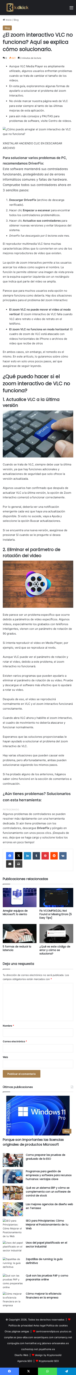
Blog (16, 19)
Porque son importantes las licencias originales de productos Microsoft (33, 1142)
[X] (18, 855)
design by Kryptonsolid (48, 1355)
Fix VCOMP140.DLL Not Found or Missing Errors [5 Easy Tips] (55, 914)
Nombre (8, 1025)
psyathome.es (47, 1349)
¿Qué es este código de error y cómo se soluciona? (54, 950)
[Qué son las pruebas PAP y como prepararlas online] (13, 1281)
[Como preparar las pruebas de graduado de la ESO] (13, 1160)
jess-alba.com (25, 1337)
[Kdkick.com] (17, 8)
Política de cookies (57, 1325)
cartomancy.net (63, 1337)
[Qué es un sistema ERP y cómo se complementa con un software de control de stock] (13, 1193)
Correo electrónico (15, 1041)
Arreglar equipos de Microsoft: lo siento (15, 912)
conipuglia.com (15, 1343)
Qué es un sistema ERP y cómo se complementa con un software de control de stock (48, 1191)
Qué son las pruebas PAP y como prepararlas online (47, 1277)
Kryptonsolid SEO (49, 1360)
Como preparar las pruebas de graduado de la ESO (45, 1157)
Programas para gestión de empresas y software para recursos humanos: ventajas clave (49, 1175)
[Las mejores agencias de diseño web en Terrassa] (13, 1209)
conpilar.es (10, 1337)
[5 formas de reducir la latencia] (20, 933)
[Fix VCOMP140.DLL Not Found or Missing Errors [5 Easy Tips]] (56, 897)
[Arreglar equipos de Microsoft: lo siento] (20, 897)
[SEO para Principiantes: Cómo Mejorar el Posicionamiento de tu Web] (13, 1228)
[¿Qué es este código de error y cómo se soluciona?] (56, 933)
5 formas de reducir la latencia (17, 948)
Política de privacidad (20, 1325)
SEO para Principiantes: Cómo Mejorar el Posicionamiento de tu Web (47, 1224)
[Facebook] (9, 855)
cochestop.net (29, 1349)
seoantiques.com (43, 1337)
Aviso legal (39, 1325)
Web (5, 1057)
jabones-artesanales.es (55, 1343)
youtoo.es (65, 1331)
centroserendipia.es (47, 1331)
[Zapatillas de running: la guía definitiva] (13, 1264)
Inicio (8, 19)
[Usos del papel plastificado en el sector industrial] (13, 1248)
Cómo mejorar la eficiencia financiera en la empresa (43, 1295)
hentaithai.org (33, 1343)
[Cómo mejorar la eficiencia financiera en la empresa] (13, 1299)
